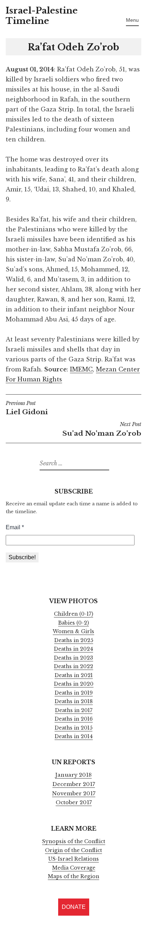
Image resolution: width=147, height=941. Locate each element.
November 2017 (73, 793)
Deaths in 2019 (74, 693)
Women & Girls (73, 631)
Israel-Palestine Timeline (42, 15)
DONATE (74, 907)
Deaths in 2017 (73, 710)
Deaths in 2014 (74, 736)
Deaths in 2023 (73, 658)
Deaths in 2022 (73, 666)
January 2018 (73, 775)
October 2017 (74, 802)
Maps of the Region (73, 876)
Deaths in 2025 (73, 640)
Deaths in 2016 (74, 719)
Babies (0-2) (73, 623)
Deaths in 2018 (74, 701)
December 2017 (73, 784)
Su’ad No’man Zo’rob (101, 429)
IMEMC (81, 369)
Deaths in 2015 (73, 728)
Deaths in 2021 (74, 675)
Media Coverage (73, 868)
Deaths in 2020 (73, 684)
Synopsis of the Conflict (73, 841)
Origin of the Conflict (73, 850)
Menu (132, 20)
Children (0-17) (73, 614)
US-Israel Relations (73, 859)
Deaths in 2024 (73, 649)
